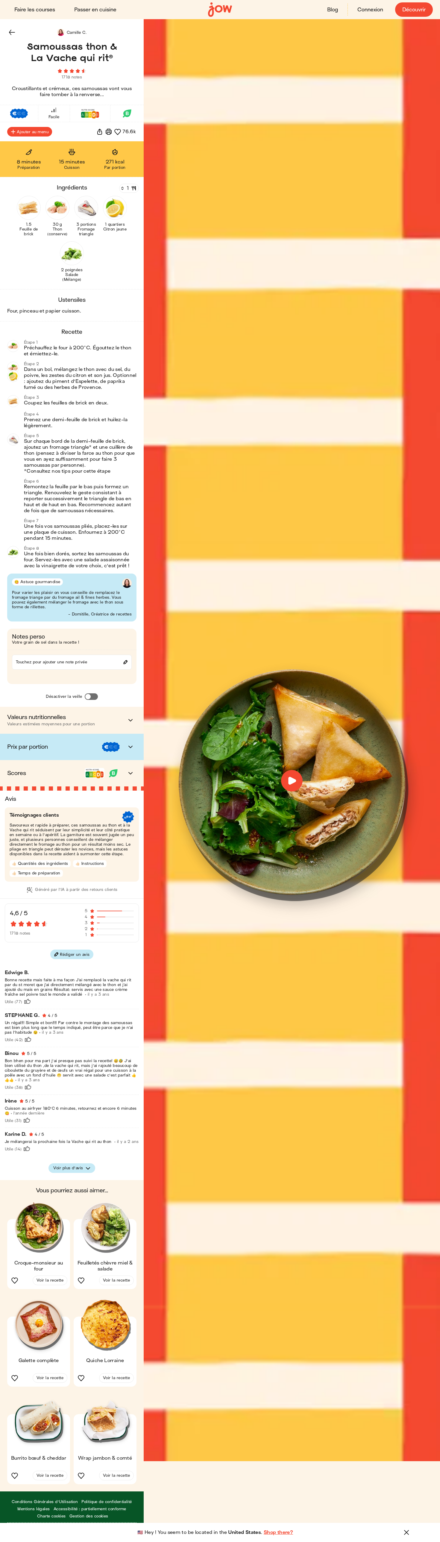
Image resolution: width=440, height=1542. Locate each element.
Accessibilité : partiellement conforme (90, 1509)
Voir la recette (50, 1280)
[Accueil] (220, 9)
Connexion (370, 10)
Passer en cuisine (95, 10)
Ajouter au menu (32, 132)
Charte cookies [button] (51, 1516)
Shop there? (278, 1532)
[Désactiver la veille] (91, 696)
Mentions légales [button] (33, 1509)
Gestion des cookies (88, 1516)
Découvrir (414, 10)
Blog (332, 10)
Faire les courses (34, 10)
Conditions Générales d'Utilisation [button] (45, 1501)
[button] (12, 32)
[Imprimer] (108, 132)
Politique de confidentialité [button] (106, 1501)
